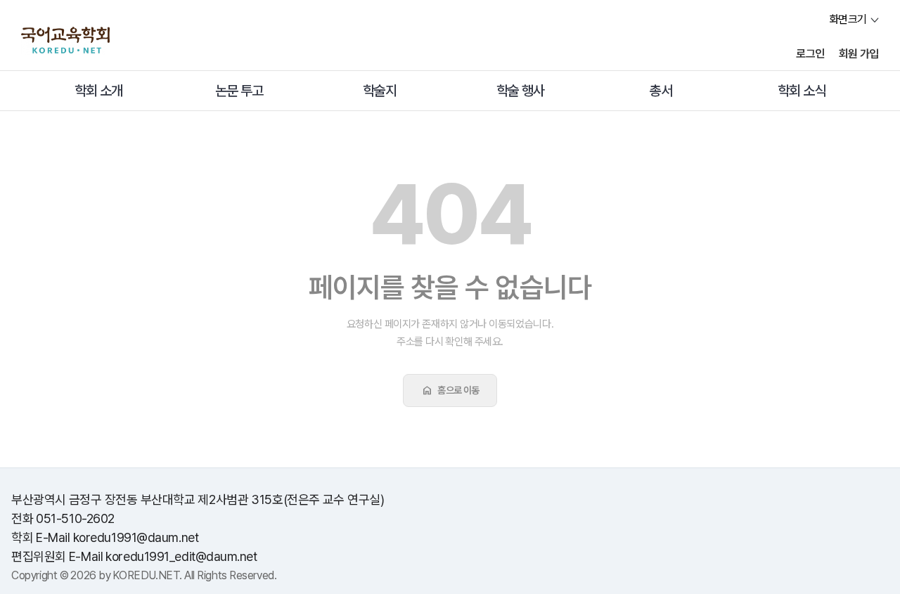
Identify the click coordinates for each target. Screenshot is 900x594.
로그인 (810, 53)
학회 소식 (801, 90)
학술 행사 (520, 90)
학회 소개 (98, 90)
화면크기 (848, 19)
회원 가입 (859, 53)
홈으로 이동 (450, 390)
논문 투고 (239, 90)
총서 (661, 90)
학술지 (380, 90)
